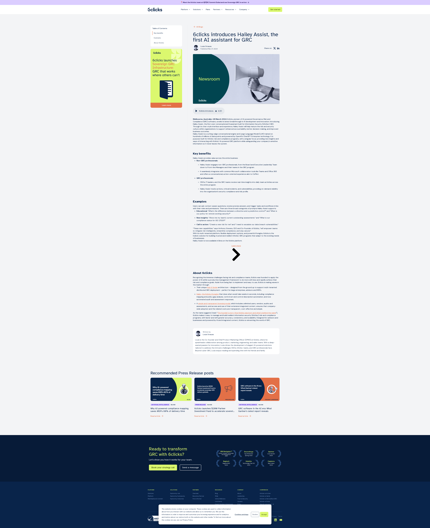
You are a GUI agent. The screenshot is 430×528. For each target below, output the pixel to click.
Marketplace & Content (155, 499)
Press (239, 504)
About (239, 493)
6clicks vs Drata (265, 501)
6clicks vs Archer (265, 493)
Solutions (151, 493)
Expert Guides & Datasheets (224, 504)
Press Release (200, 405)
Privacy (274, 516)
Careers (240, 501)
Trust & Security (242, 499)
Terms (280, 516)
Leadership (241, 496)
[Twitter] (274, 48)
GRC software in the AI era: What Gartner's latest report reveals (255, 410)
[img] (216, 111)
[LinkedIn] (278, 48)
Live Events (218, 501)
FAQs (216, 496)
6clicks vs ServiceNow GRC (268, 499)
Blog (216, 493)
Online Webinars (220, 499)
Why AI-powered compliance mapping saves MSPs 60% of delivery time (169, 410)
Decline (255, 514)
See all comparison (266, 504)
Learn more (236, 246)
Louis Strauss (206, 46)
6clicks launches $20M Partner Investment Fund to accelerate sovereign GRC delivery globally (214, 410)
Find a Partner (197, 499)
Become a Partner (198, 496)
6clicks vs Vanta (265, 496)
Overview (195, 493)
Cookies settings (241, 514)
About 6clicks (159, 43)
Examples (157, 38)
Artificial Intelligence (160, 405)
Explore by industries (177, 499)
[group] (209, 111)
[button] (196, 111)
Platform (150, 496)
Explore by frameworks (177, 496)
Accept (264, 514)
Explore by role (175, 493)
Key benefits (158, 33)
